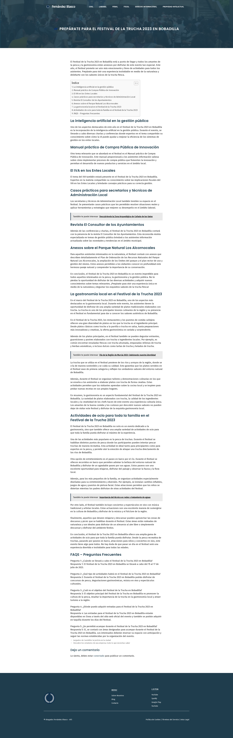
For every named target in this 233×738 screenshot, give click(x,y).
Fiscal (126, 7)
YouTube (155, 695)
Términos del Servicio (170, 720)
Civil (91, 7)
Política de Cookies (153, 720)
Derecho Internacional (146, 7)
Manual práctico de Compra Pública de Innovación (96, 90)
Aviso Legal (185, 720)
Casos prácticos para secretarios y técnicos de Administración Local (104, 97)
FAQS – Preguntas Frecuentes (87, 113)
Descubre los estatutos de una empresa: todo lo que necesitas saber (101, 643)
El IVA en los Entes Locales (85, 93)
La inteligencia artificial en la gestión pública (93, 87)
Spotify (154, 698)
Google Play (156, 702)
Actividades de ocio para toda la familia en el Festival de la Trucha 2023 (106, 110)
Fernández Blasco (63, 6)
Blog (113, 699)
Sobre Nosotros (118, 696)
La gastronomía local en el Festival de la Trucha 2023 (97, 107)
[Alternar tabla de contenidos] (135, 83)
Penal (115, 7)
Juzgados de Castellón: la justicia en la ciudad (92, 640)
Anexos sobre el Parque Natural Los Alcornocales (96, 103)
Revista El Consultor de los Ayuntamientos (93, 100)
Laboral (103, 7)
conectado (99, 656)
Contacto (115, 703)
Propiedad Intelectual (173, 7)
